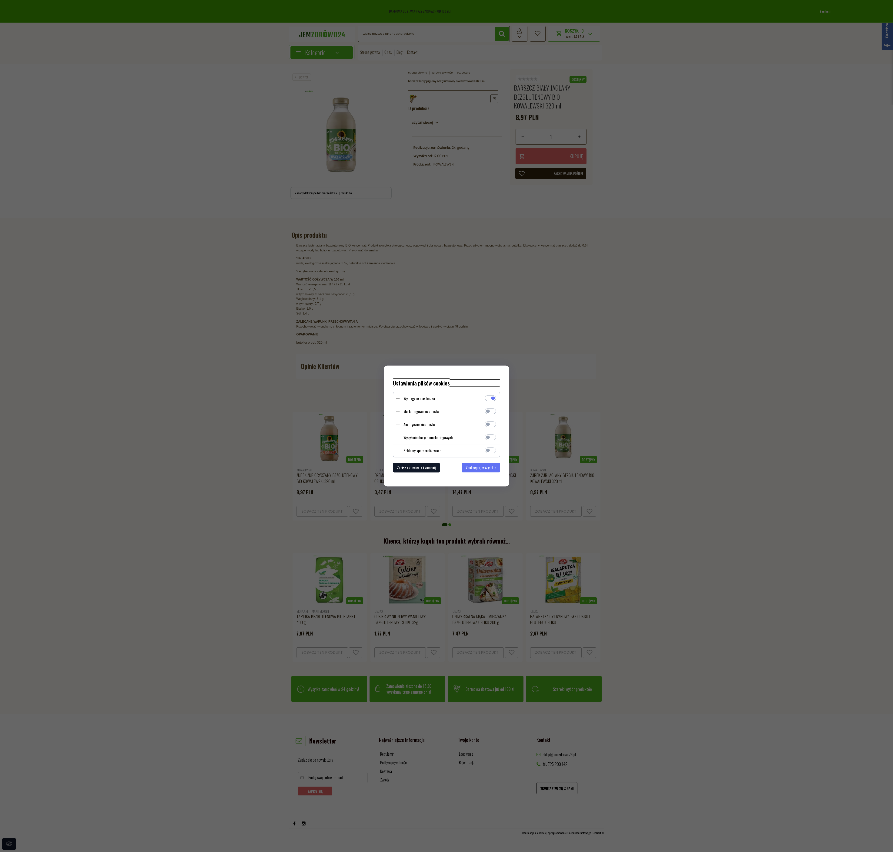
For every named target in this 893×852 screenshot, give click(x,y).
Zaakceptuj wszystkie (481, 467)
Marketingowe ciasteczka (421, 411)
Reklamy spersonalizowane (422, 450)
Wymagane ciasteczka (419, 398)
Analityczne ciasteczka (419, 424)
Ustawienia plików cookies (421, 383)
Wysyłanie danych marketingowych (428, 437)
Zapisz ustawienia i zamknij (416, 467)
